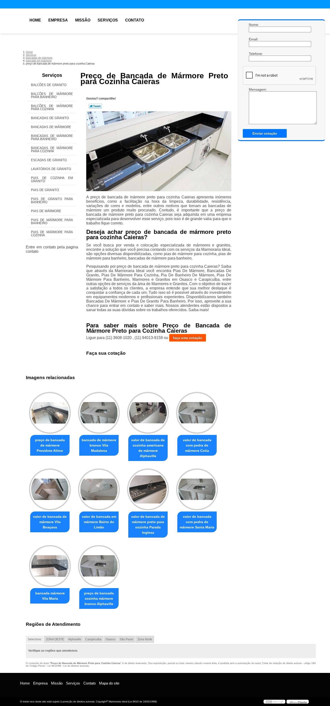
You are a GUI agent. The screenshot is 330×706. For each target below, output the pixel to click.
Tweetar (95, 106)
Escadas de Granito (49, 160)
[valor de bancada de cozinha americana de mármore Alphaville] (148, 413)
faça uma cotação (187, 338)
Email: (253, 39)
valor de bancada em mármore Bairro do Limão (99, 522)
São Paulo (126, 639)
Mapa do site (109, 683)
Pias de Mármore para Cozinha (52, 233)
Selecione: (35, 639)
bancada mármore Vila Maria (50, 595)
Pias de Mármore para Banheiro (52, 221)
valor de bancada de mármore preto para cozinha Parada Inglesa (148, 524)
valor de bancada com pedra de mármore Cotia (197, 445)
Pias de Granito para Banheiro (52, 200)
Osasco (110, 639)
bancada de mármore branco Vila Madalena (99, 445)
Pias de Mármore (46, 211)
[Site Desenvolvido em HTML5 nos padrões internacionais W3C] (274, 702)
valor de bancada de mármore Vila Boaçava (50, 522)
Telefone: (253, 54)
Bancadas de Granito (50, 118)
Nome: (253, 25)
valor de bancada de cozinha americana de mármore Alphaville (148, 448)
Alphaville (74, 639)
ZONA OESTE (55, 639)
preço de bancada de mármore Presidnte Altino (50, 445)
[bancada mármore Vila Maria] (50, 566)
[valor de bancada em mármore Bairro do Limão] (99, 489)
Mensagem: (253, 89)
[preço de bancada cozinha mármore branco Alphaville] (99, 566)
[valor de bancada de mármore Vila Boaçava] (50, 489)
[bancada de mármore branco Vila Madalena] (99, 413)
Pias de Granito (45, 190)
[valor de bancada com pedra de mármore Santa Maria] (197, 489)
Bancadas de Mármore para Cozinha (52, 149)
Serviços (108, 20)
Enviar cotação (264, 133)
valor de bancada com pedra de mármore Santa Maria (197, 522)
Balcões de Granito (48, 85)
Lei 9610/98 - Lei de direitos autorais (68, 665)
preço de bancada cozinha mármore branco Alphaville (99, 598)
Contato (134, 20)
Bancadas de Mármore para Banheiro (52, 137)
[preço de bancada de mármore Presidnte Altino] (50, 413)
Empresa (58, 20)
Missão (82, 20)
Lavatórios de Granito (51, 169)
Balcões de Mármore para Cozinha (52, 107)
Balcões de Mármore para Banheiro (52, 95)
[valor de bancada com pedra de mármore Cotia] (197, 413)
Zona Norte (144, 639)
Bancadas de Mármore (51, 127)
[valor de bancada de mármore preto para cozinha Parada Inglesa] (148, 489)
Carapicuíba (93, 639)
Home (35, 20)
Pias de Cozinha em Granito (52, 179)
